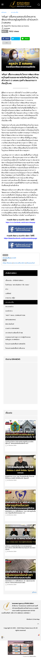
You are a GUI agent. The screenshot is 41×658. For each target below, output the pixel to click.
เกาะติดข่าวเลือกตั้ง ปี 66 (14, 333)
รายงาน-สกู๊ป (10, 298)
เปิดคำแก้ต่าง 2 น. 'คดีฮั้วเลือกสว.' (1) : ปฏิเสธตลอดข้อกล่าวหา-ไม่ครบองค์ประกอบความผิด (20, 581)
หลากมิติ (13, 258)
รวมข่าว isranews (12, 328)
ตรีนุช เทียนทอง (7, 263)
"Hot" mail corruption (15, 315)
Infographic (10, 319)
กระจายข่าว (9, 306)
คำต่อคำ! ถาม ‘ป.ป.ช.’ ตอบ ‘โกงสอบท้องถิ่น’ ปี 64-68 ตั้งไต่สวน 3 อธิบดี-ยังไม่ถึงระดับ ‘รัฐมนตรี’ (19, 477)
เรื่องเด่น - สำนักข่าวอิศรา (14, 280)
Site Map (36, 619)
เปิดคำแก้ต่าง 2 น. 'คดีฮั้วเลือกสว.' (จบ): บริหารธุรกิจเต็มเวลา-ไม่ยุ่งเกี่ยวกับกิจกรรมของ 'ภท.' (20, 512)
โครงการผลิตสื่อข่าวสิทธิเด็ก (15, 344)
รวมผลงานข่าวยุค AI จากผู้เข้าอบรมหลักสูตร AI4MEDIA (18, 338)
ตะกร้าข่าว (9, 311)
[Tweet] (15, 38)
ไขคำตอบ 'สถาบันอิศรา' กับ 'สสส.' (17, 285)
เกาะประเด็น (14, 12)
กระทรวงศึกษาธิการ (19, 263)
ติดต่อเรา (29, 619)
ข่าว (6, 289)
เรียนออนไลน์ (30, 263)
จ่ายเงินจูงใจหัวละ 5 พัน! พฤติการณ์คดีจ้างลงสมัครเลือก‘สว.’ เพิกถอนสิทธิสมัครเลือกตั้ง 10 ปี (19, 442)
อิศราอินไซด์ (9, 324)
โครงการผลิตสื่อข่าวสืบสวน (15, 348)
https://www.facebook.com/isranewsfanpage (20, 222)
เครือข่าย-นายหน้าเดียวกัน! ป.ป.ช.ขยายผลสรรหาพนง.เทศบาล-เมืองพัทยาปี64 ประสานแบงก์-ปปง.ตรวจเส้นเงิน (20, 547)
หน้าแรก (3, 12)
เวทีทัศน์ (8, 293)
